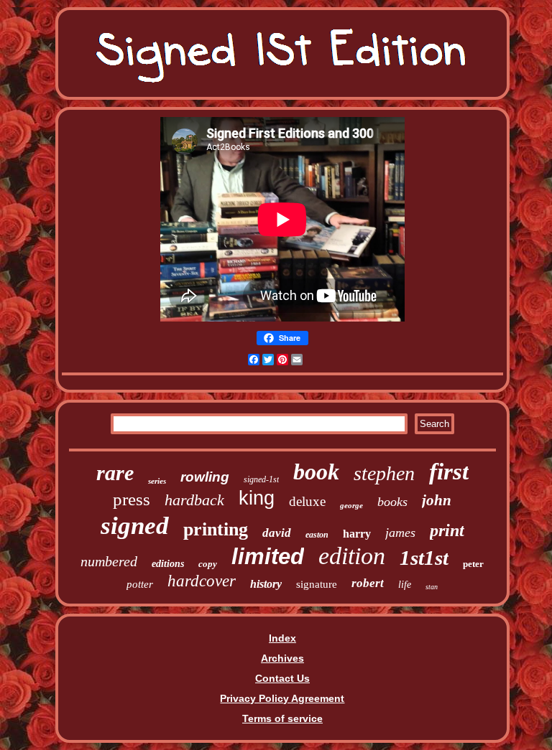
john (436, 500)
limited (267, 556)
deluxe (307, 501)
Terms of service (282, 718)
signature (316, 584)
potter (139, 584)
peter (473, 563)
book (316, 471)
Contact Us (282, 678)
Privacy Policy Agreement (282, 698)
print (447, 530)
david (276, 533)
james (400, 532)
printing (215, 529)
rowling (204, 476)
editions (168, 563)
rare (115, 472)
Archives (282, 658)
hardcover (201, 581)
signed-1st (261, 479)
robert (367, 583)
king (257, 498)
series (157, 481)
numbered (108, 561)
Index (282, 638)
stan (432, 587)
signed (135, 526)
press (131, 499)
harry (357, 534)
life (404, 584)
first (449, 471)
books (392, 501)
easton (316, 535)
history (266, 584)
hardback (194, 500)
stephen (384, 473)
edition (351, 556)
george (351, 505)
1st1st (424, 557)
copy (207, 563)
